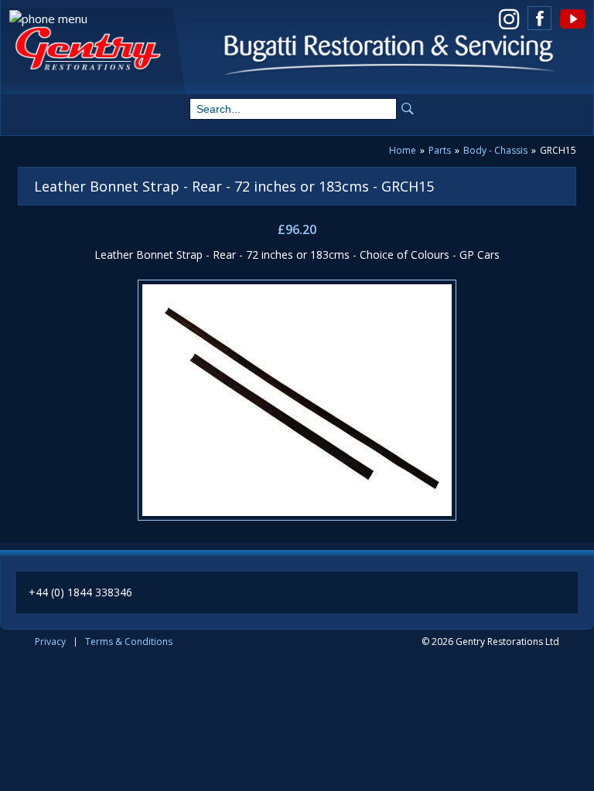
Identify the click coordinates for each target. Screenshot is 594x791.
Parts (439, 150)
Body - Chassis (495, 150)
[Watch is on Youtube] (572, 18)
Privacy (50, 642)
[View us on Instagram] (509, 18)
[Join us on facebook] (539, 18)
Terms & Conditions (128, 642)
